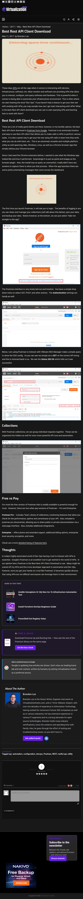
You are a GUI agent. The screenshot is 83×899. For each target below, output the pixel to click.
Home (5, 27)
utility (70, 754)
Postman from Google (37, 130)
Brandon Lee (29, 694)
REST (54, 754)
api (10, 754)
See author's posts (32, 738)
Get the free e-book (25, 648)
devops (39, 754)
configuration (29, 754)
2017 (12, 27)
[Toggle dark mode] (78, 19)
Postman (47, 754)
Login (77, 785)
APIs (15, 88)
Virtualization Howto (48, 896)
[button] (64, 19)
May (19, 27)
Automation (6, 751)
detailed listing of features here (32, 543)
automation (17, 754)
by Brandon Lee (22, 36)
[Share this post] (73, 19)
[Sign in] (68, 19)
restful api (62, 754)
